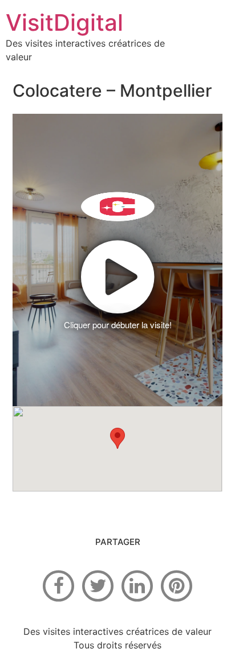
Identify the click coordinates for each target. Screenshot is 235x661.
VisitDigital (64, 22)
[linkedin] (137, 585)
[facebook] (58, 585)
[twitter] (98, 585)
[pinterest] (177, 585)
